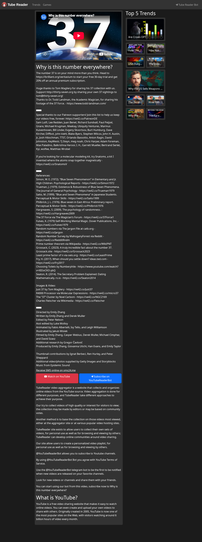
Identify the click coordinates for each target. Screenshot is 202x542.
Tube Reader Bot (188, 4)
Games (47, 4)
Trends (36, 4)
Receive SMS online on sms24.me (56, 370)
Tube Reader (17, 5)
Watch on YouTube (58, 376)
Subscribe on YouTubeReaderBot (100, 378)
